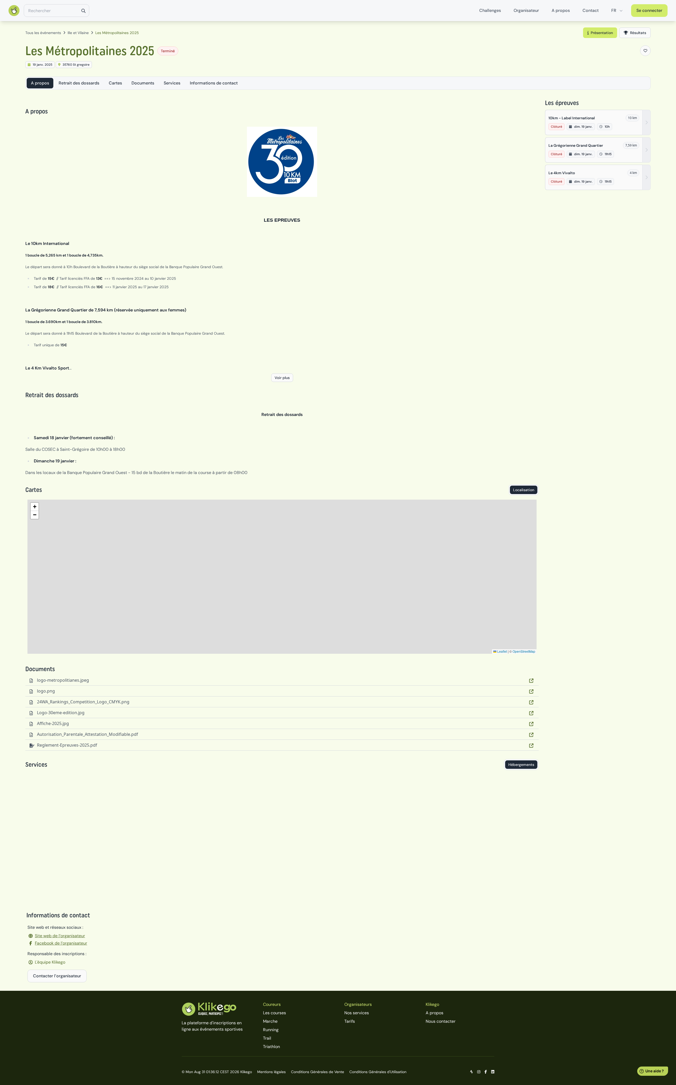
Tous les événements (43, 32)
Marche (270, 1021)
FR (613, 10)
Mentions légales (271, 1071)
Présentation (602, 32)
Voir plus (282, 377)
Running (271, 1029)
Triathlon (271, 1046)
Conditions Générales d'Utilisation (377, 1071)
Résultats (638, 32)
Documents (143, 83)
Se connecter (649, 10)
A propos (561, 10)
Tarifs (349, 1021)
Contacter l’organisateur (57, 976)
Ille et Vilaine (78, 32)
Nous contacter (441, 1021)
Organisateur (526, 10)
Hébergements (521, 764)
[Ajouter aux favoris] (645, 50)
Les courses (274, 1013)
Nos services (356, 1013)
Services (172, 83)
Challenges (490, 10)
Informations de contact (214, 83)
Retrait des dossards (79, 83)
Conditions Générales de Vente (317, 1071)
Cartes (115, 83)
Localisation (523, 489)
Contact (591, 10)
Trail (267, 1038)
